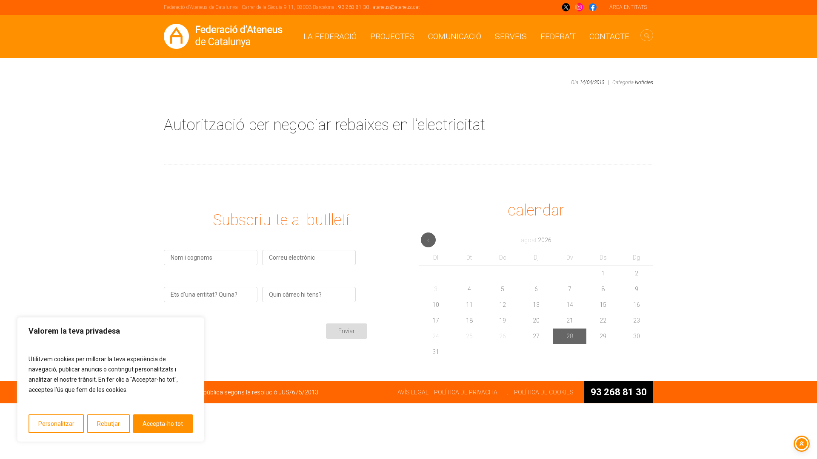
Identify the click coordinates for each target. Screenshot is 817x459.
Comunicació (454, 36)
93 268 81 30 (353, 7)
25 (469, 336)
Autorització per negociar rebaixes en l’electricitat (324, 125)
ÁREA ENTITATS (628, 7)
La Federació (330, 36)
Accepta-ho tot (163, 423)
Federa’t (558, 36)
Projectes (392, 36)
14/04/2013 (592, 82)
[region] (110, 379)
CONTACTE (609, 36)
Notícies (644, 82)
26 (502, 336)
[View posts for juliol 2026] (428, 239)
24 (435, 336)
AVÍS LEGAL (412, 392)
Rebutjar (108, 423)
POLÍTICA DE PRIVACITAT (467, 392)
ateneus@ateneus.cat (396, 7)
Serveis (511, 36)
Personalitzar (56, 423)
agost (536, 240)
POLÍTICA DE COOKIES (544, 392)
